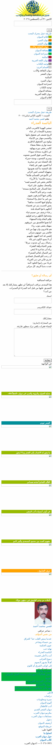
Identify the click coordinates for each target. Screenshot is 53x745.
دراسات (48, 696)
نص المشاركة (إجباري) (42, 323)
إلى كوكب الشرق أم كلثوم (39, 666)
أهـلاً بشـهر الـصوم (43, 662)
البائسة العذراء (45, 652)
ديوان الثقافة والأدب (39, 47)
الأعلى (50, 692)
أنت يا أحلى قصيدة (43, 655)
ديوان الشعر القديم (43, 709)
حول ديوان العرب (43, 736)
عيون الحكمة (46, 645)
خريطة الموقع (45, 726)
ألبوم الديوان (46, 703)
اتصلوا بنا (48, 733)
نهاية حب (47, 649)
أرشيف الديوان (45, 723)
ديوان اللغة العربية (40, 60)
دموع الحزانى (45, 659)
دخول (49, 719)
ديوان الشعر (42, 43)
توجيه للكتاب (42, 64)
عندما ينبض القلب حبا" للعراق (38, 639)
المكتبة (45, 57)
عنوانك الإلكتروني (44, 307)
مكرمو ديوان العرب (42, 713)
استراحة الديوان (41, 54)
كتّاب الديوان (46, 740)
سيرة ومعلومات (44, 699)
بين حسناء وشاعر (43, 642)
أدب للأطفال (46, 706)
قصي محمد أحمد (37, 119)
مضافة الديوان (41, 50)
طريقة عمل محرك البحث (40, 33)
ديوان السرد (42, 40)
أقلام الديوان (42, 37)
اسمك (49, 296)
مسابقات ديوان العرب (41, 716)
